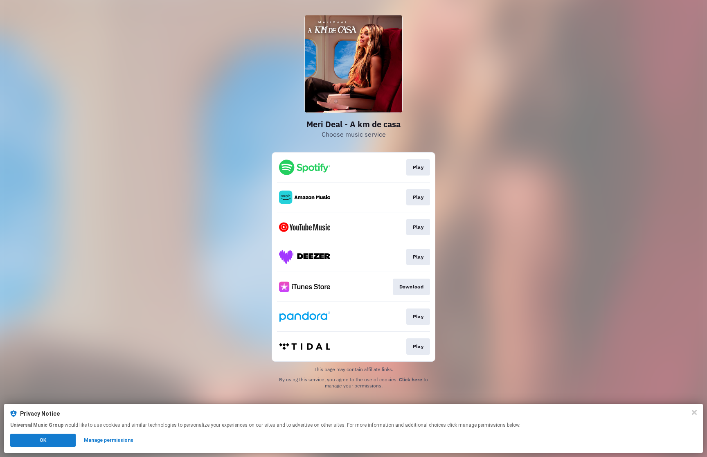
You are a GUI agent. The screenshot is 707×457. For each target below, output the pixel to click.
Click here (410, 379)
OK (43, 440)
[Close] (694, 412)
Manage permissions (108, 440)
